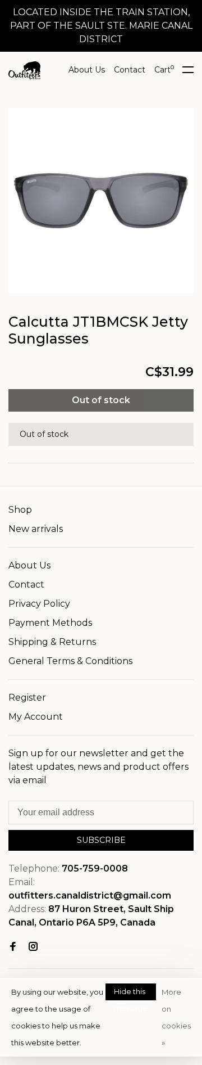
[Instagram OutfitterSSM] (33, 947)
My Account (35, 716)
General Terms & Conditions (70, 661)
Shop (20, 509)
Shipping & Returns (52, 642)
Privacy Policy (39, 603)
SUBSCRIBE (101, 840)
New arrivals (35, 529)
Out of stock (101, 400)
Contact (129, 70)
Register (27, 697)
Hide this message (131, 993)
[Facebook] (12, 947)
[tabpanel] (101, 201)
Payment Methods (50, 622)
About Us (86, 70)
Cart (164, 70)
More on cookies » (176, 1017)
